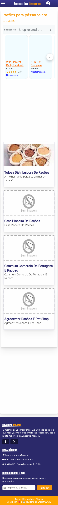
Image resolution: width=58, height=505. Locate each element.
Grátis (38, 464)
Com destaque (24, 464)
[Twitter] (14, 441)
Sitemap (39, 499)
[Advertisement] (29, 111)
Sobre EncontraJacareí (16, 455)
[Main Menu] (3, 3)
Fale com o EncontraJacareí (19, 459)
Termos (18, 499)
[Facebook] (5, 441)
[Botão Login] (48, 3)
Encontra (27, 3)
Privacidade (28, 499)
